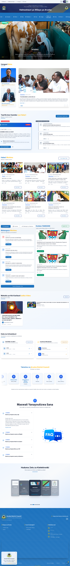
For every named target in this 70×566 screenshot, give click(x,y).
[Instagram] (67, 519)
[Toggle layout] (16, 553)
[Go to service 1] (31, 504)
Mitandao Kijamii (12, 1)
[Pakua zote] (29, 348)
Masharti (58, 563)
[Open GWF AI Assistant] (67, 563)
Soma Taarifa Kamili (7, 146)
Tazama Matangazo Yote (17, 286)
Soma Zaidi (17, 187)
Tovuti (25, 1)
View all (66, 296)
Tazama (9, 244)
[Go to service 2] (32, 504)
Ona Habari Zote (63, 158)
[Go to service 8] (38, 504)
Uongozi (19, 1)
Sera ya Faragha (50, 563)
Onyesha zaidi (8, 427)
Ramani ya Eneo (65, 563)
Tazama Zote (29, 342)
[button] (17, 420)
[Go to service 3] (33, 504)
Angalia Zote (65, 226)
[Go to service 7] (37, 504)
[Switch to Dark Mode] (61, 1)
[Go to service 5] (35, 504)
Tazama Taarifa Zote (63, 116)
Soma (42, 129)
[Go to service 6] (36, 504)
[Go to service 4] (34, 504)
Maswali (4, 1)
